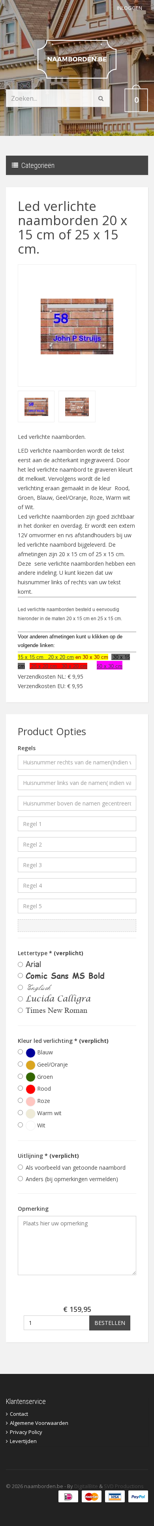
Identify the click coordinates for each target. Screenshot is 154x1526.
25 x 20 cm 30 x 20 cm (58, 666)
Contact (19, 1413)
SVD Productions (124, 1486)
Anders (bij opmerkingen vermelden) (72, 1179)
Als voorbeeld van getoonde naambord (76, 1167)
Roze (43, 1101)
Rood (43, 1088)
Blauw (44, 1052)
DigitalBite (86, 1486)
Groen (44, 1076)
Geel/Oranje (52, 1064)
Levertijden (23, 1441)
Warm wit (49, 1113)
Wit (40, 1125)
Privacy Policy (26, 1432)
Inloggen (129, 7)
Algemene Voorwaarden (39, 1422)
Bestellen (109, 1323)
